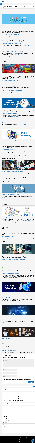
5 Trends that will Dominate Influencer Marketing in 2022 (11, 34)
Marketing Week (27, 257)
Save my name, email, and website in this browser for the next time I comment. (17, 379)
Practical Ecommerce (23, 124)
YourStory (33, 152)
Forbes (32, 111)
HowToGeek (31, 352)
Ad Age (21, 83)
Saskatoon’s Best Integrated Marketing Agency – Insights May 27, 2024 (13, 400)
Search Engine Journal (14, 116)
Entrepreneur (21, 32)
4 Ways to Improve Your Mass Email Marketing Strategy (10, 194)
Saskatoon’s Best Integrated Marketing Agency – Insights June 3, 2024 (13, 398)
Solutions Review (16, 54)
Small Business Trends (24, 41)
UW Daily (5, 197)
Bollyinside (10, 147)
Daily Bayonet (32, 340)
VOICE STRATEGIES (5, 430)
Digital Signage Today (21, 178)
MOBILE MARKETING (6, 422)
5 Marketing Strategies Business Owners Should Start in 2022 (11, 43)
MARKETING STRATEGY (6, 420)
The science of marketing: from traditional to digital (10, 56)
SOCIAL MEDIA (5, 428)
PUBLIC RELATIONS (5, 424)
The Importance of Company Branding (8, 338)
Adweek (28, 343)
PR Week (28, 239)
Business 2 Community (25, 155)
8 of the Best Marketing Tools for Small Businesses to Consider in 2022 (13, 51)
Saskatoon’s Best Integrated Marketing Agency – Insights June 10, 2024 (13, 396)
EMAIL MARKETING (5, 414)
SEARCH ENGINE (5, 426)
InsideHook (3, 93)
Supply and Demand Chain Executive (27, 220)
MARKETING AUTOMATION (6, 418)
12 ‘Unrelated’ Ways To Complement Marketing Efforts (10, 47)
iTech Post (18, 277)
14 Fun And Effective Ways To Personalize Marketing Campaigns (12, 25)
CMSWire (3, 322)
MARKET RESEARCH (5, 416)
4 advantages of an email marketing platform (9, 199)
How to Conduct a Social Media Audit (8, 74)
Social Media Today (13, 78)
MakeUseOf (22, 174)
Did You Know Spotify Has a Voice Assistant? (9, 350)
